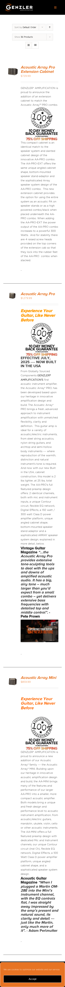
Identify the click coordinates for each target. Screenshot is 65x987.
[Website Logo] (19, 4)
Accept (32, 979)
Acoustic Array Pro (38, 294)
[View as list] (35, 45)
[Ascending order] (49, 27)
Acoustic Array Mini (38, 678)
